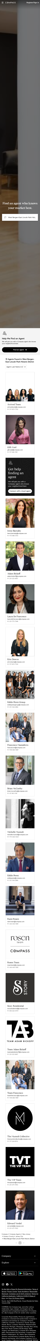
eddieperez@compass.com (16, 878)
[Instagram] (4, 1283)
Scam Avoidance (23, 1291)
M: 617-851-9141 (12, 793)
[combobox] (20, 217)
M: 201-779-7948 (12, 621)
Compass (5, 1234)
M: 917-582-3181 (12, 452)
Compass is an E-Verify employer (20, 1294)
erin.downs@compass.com (16, 662)
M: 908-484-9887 (12, 750)
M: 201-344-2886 (12, 707)
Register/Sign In (33, 3)
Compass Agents (15, 1234)
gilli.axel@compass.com (15, 450)
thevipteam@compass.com (16, 1182)
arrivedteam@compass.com (16, 407)
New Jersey (26, 1234)
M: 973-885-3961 (12, 536)
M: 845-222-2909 (12, 1011)
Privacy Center (12, 1291)
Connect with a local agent (20, 491)
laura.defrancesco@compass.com (18, 619)
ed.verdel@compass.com (15, 1226)
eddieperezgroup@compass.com (18, 705)
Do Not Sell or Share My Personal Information (17, 1289)
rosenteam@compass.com (16, 965)
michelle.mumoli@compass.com (17, 835)
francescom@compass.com (16, 748)
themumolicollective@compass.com (19, 1139)
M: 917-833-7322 (12, 409)
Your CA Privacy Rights (16, 1298)
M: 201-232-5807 (12, 578)
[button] (2, 2)
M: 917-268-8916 (12, 1141)
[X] (12, 1283)
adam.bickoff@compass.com (16, 576)
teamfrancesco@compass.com (17, 1095)
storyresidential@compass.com (17, 1009)
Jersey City (19, 1236)
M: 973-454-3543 (13, 837)
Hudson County (8, 1236)
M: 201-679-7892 (12, 1185)
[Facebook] (8, 1283)
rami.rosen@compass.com (15, 922)
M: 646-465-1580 (12, 924)
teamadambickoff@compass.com (18, 1052)
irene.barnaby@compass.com (17, 533)
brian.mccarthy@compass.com (17, 791)
